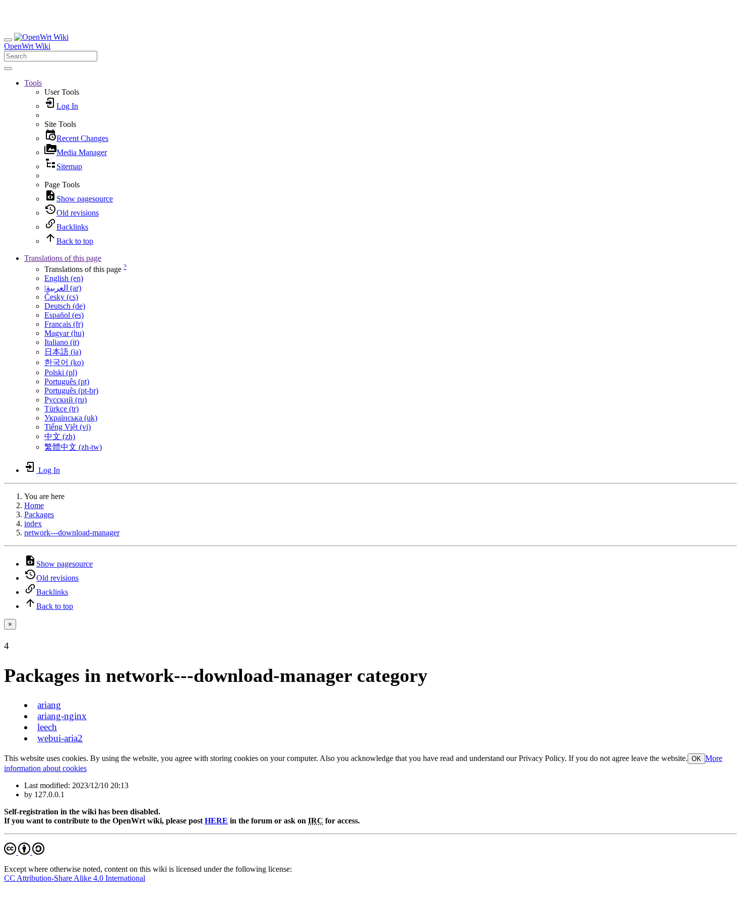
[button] (33, 83)
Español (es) (64, 315)
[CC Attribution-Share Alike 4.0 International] (24, 852)
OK (696, 758)
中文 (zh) (59, 436)
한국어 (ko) (64, 362)
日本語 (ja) (62, 351)
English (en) (63, 278)
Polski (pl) (60, 372)
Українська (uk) (70, 417)
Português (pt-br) (71, 390)
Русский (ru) (65, 399)
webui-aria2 (60, 738)
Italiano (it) (61, 342)
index (33, 523)
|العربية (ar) (62, 288)
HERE (216, 820)
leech (47, 727)
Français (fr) (63, 324)
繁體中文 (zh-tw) (73, 447)
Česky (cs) (61, 297)
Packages (39, 514)
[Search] (8, 68)
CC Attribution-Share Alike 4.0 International (74, 878)
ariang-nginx (62, 716)
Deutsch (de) (64, 306)
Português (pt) (66, 381)
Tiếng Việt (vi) (67, 427)
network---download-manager (71, 532)
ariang (49, 705)
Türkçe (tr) (61, 408)
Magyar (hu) (64, 333)
